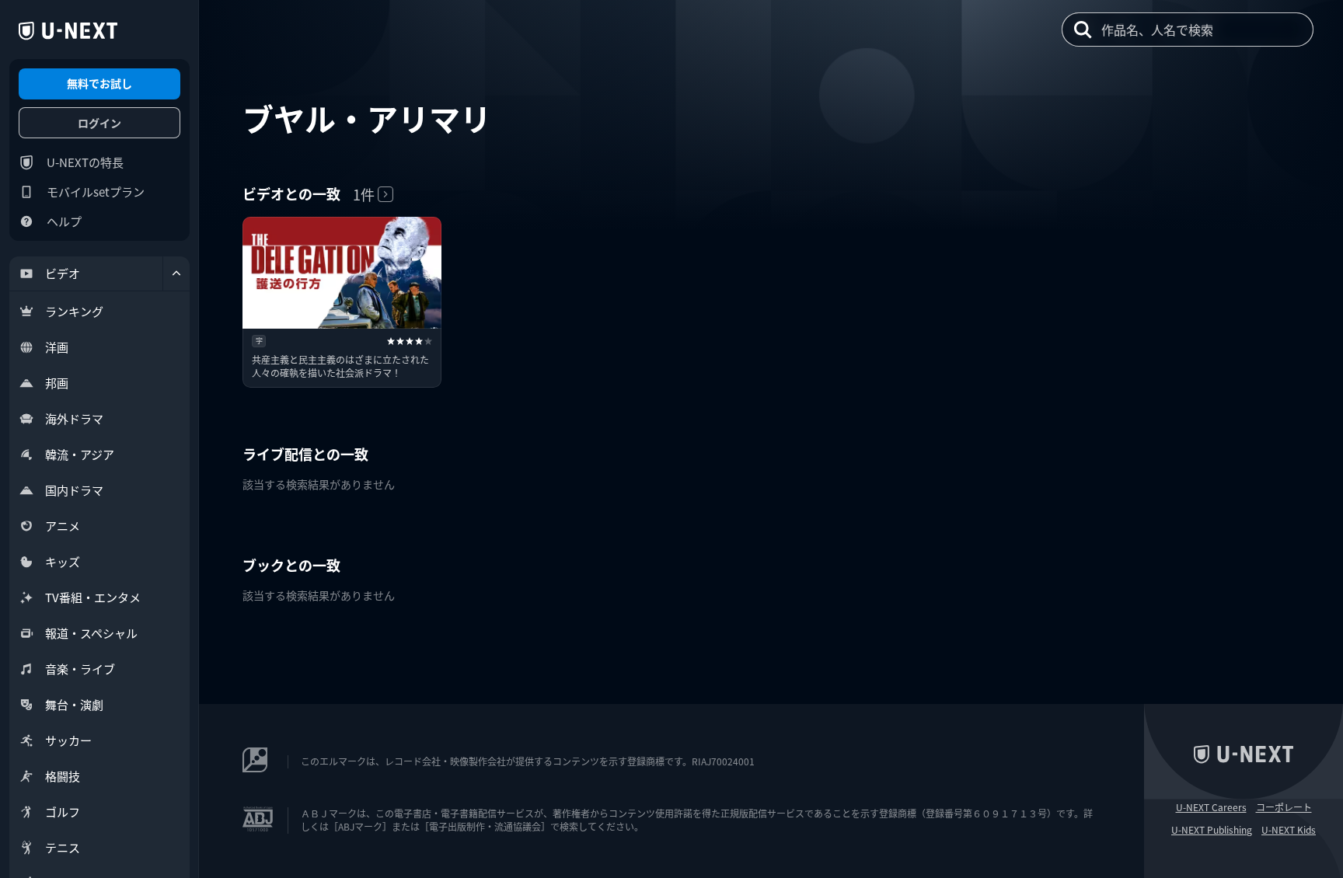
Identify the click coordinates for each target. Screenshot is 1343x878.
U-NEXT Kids (1288, 830)
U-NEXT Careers (1211, 807)
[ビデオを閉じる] (176, 273)
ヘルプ (64, 221)
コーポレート (1284, 807)
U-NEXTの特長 (85, 162)
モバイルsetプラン (96, 191)
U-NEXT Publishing (1211, 830)
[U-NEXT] (68, 31)
